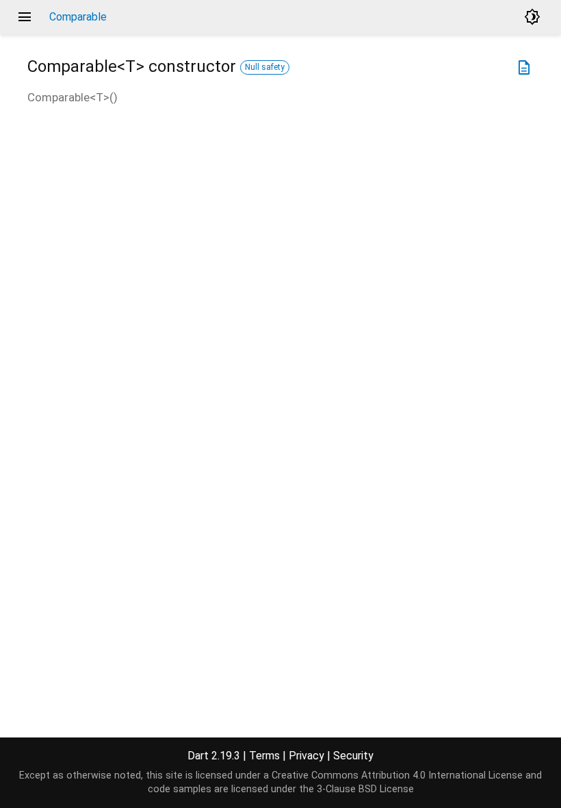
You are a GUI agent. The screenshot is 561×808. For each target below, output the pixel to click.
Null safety (265, 67)
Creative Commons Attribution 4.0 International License (397, 775)
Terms (264, 755)
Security (353, 755)
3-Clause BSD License (365, 789)
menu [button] (24, 17)
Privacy (306, 755)
